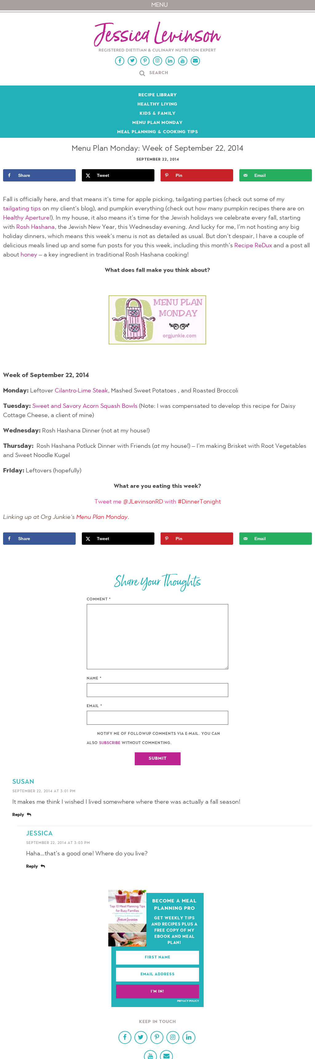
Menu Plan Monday (157, 123)
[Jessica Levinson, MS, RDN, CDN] (157, 37)
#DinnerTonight (199, 502)
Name (94, 678)
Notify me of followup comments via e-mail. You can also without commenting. (153, 738)
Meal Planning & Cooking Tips (157, 132)
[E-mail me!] (195, 61)
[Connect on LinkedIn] (170, 61)
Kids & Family (158, 114)
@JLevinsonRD (143, 502)
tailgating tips (22, 209)
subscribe (110, 743)
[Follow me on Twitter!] (132, 61)
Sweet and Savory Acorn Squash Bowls (85, 406)
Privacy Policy (188, 1001)
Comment (99, 599)
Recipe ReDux (253, 246)
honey (29, 255)
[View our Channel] (182, 61)
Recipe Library (157, 95)
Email (94, 706)
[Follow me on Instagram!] (157, 61)
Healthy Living (157, 104)
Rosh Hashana (35, 227)
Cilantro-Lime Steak (81, 391)
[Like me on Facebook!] (119, 61)
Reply (18, 815)
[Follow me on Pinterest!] (145, 61)
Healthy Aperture (26, 218)
